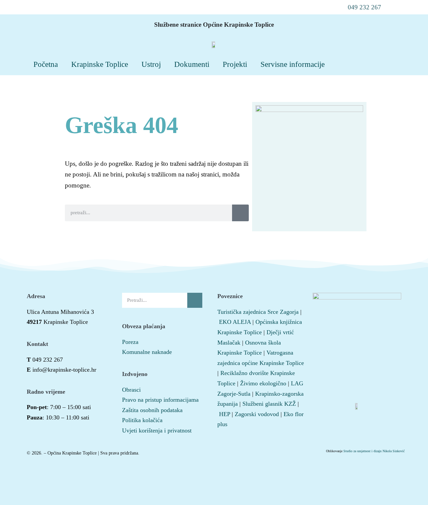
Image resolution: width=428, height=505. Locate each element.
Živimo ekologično (263, 383)
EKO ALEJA (235, 322)
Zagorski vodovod (257, 414)
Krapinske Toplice (99, 64)
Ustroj (151, 64)
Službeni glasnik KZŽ (269, 403)
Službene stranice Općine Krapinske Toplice (214, 24)
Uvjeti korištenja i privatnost (157, 430)
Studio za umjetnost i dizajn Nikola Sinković (374, 451)
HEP (224, 414)
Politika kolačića (142, 420)
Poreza (130, 342)
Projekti (235, 64)
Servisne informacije (292, 64)
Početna (45, 64)
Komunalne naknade (147, 352)
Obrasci (131, 389)
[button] (360, 7)
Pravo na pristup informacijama (160, 399)
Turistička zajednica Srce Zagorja (258, 311)
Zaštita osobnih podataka (152, 410)
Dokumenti (191, 64)
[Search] (240, 213)
